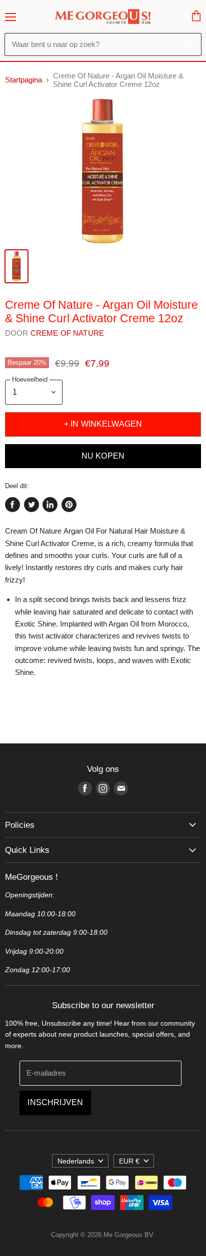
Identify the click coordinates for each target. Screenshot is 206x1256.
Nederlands (76, 1161)
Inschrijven (55, 1102)
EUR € (129, 1161)
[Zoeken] (188, 44)
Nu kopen (103, 456)
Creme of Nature (67, 333)
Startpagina (23, 79)
